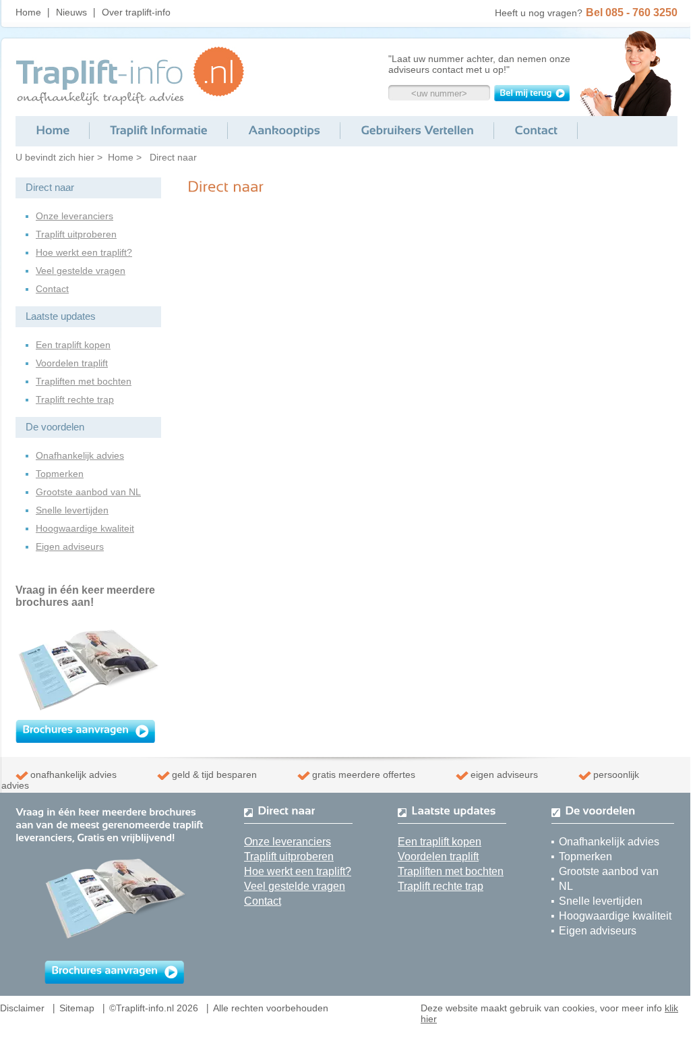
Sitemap (76, 1008)
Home (28, 12)
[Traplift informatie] (159, 130)
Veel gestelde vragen (80, 270)
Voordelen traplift (72, 363)
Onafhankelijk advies (80, 455)
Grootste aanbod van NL (88, 491)
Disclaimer (22, 1008)
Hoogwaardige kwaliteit (85, 528)
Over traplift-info (136, 12)
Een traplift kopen (73, 344)
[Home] (53, 130)
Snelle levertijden (72, 510)
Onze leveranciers (74, 215)
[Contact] (536, 130)
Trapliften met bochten (83, 381)
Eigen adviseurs (70, 546)
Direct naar (173, 157)
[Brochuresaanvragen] (75, 728)
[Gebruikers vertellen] (417, 130)
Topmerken (60, 473)
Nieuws (71, 12)
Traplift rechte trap (75, 399)
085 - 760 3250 (641, 12)
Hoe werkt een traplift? (84, 252)
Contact (52, 288)
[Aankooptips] (284, 130)
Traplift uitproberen (76, 234)
